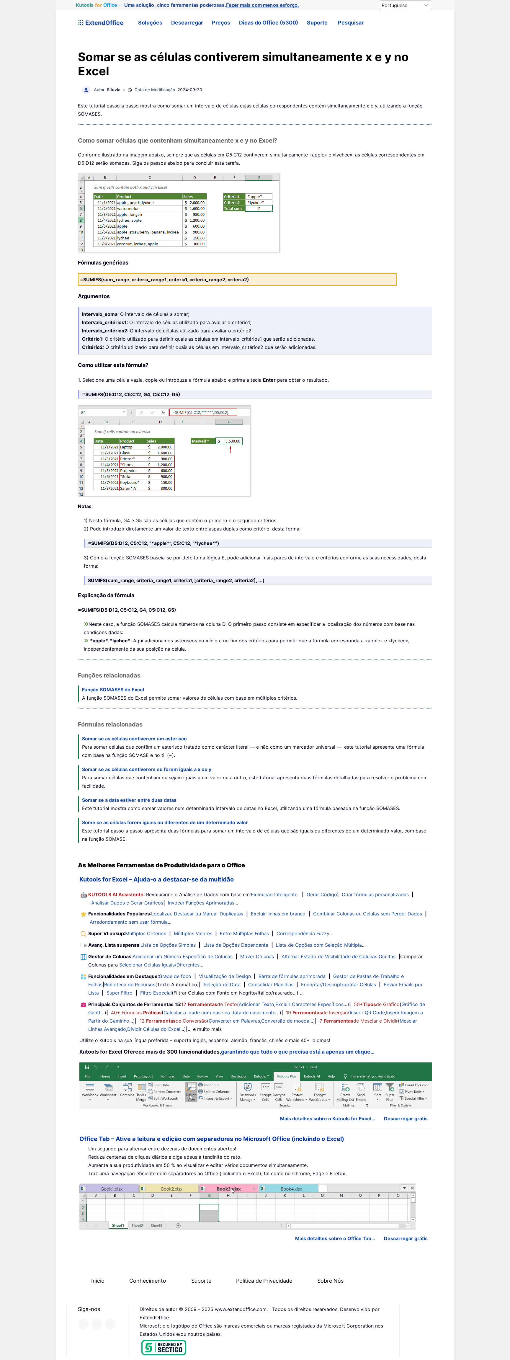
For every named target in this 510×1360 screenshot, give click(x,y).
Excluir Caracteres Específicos (309, 1004)
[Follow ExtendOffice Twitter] (96, 1324)
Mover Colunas (257, 956)
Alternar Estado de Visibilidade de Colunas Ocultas (338, 956)
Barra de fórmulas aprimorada (292, 976)
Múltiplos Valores (193, 933)
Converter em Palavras (234, 1021)
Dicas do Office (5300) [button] (268, 22)
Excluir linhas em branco (278, 914)
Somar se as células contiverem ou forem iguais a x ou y (146, 769)
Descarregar (187, 22)
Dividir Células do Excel (153, 1029)
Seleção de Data (222, 984)
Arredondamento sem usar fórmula (129, 922)
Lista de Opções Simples (168, 945)
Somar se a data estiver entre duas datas (129, 800)
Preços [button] (221, 22)
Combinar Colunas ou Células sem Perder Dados (367, 914)
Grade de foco (175, 976)
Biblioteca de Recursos (129, 984)
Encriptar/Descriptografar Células (338, 984)
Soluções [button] (150, 22)
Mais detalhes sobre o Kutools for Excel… (327, 1118)
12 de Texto (209, 1004)
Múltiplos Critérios (145, 933)
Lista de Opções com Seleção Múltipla (319, 945)
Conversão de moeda (285, 1021)
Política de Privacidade (264, 1281)
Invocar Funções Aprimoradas (201, 903)
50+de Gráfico (377, 1004)
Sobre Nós (330, 1281)
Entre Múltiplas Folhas (244, 933)
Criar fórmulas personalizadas (375, 894)
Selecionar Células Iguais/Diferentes (159, 965)
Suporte (317, 22)
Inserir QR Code (367, 1012)
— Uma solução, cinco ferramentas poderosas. (187, 5)
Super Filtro (120, 993)
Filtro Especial (156, 993)
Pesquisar (351, 22)
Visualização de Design (225, 976)
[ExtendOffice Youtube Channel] (110, 1324)
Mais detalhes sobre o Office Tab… (335, 1238)
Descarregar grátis (406, 1118)
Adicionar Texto (256, 1004)
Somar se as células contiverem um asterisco (134, 739)
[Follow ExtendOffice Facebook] (83, 1324)
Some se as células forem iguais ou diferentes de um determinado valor (165, 822)
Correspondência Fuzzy (303, 933)
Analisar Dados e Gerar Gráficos (127, 903)
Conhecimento (147, 1281)
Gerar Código (322, 894)
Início (97, 1281)
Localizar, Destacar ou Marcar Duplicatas (197, 914)
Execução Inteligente (274, 894)
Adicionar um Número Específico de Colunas (183, 956)
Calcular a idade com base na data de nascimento (220, 1012)
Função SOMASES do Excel (113, 690)
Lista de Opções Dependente (235, 945)
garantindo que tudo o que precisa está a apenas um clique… (298, 1052)
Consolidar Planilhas (270, 984)
